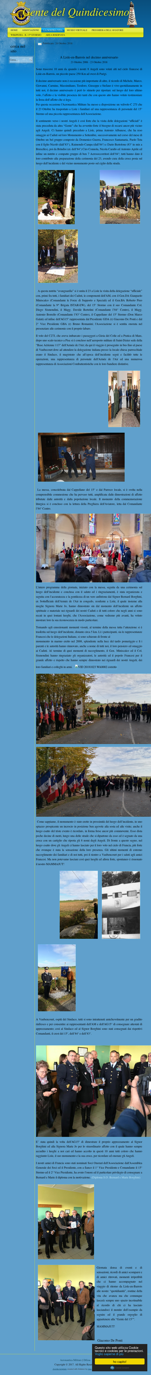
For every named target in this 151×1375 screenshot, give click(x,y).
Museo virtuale (77, 30)
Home (14, 30)
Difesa (87, 1360)
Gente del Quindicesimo (75, 11)
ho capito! (120, 1361)
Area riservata (55, 35)
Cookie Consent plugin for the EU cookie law (119, 1368)
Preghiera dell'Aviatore (107, 30)
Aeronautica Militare (71, 1360)
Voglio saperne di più (109, 1353)
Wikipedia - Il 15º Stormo (26, 35)
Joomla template (60, 1369)
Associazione (30, 30)
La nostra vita (52, 30)
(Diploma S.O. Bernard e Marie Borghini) (116, 1177)
